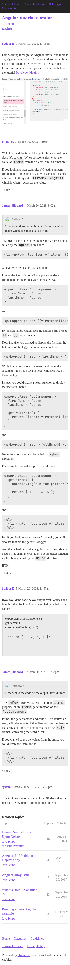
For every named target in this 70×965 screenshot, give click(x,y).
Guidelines (37, 938)
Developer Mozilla (27, 72)
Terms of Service (12, 946)
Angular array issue (16, 875)
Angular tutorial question (27, 17)
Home (6, 938)
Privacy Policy (36, 946)
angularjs (7, 28)
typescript (18, 845)
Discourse (24, 955)
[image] (35, 101)
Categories (20, 938)
